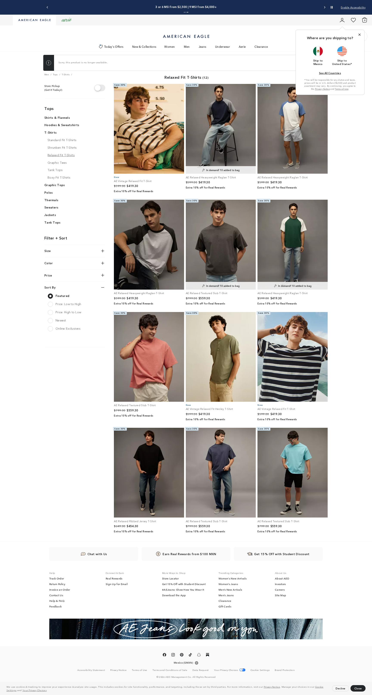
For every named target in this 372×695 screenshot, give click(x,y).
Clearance (261, 47)
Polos (48, 192)
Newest (61, 320)
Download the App (174, 595)
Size (47, 251)
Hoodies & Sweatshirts (61, 125)
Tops (49, 108)
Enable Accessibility (353, 7)
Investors (280, 584)
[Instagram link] (173, 655)
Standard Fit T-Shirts (62, 140)
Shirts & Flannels (57, 117)
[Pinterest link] (181, 655)
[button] (48, 690)
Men (187, 47)
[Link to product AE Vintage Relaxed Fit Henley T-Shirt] (221, 357)
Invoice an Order (59, 590)
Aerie (242, 47)
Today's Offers (113, 47)
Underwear (222, 47)
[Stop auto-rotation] (331, 7)
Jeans (202, 47)
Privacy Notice (272, 686)
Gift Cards (225, 606)
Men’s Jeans (226, 595)
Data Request (200, 670)
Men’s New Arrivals (230, 590)
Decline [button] (341, 688)
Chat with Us (97, 554)
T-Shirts (50, 132)
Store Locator (170, 578)
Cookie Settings (260, 670)
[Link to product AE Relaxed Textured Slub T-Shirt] (221, 245)
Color (48, 263)
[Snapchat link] (199, 655)
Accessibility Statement (91, 670)
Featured (62, 295)
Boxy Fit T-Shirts (59, 177)
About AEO (282, 578)
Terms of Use (341, 88)
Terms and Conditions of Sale (169, 670)
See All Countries (330, 73)
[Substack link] (207, 655)
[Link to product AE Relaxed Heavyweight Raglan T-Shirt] (221, 129)
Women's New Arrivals (232, 578)
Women (169, 47)
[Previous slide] (47, 7)
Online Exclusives (68, 328)
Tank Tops (55, 170)
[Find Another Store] (99, 88)
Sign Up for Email (117, 584)
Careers (280, 590)
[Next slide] (324, 7)
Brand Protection (285, 670)
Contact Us (56, 595)
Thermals (51, 200)
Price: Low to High (68, 304)
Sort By (50, 287)
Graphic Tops (54, 185)
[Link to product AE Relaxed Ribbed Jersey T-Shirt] (149, 473)
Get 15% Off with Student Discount (184, 584)
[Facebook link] (164, 655)
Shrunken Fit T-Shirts (62, 147)
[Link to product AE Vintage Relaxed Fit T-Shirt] (149, 129)
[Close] (359, 35)
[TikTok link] (190, 655)
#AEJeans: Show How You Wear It (183, 590)
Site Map (280, 595)
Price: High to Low (68, 312)
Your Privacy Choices (34, 690)
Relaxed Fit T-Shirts (61, 155)
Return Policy (57, 584)
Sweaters (51, 207)
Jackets (50, 215)
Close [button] (358, 688)
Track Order (56, 578)
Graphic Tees (57, 162)
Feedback (55, 606)
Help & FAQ (56, 601)
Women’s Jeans (228, 584)
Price (48, 275)
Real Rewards (114, 578)
